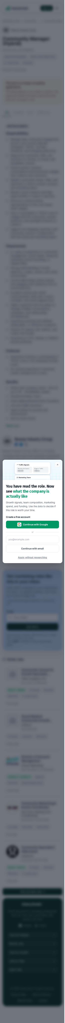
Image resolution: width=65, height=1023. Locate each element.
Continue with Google (35, 524)
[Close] (57, 464)
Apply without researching (32, 557)
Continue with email (32, 548)
